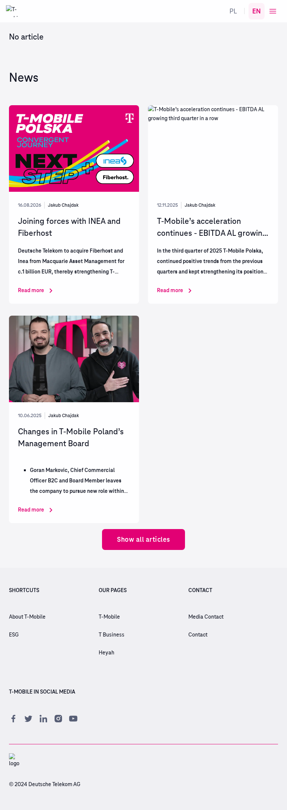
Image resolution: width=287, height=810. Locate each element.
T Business (111, 635)
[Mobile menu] (273, 11)
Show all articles (143, 539)
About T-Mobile (27, 617)
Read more (31, 290)
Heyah (106, 653)
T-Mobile (109, 617)
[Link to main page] (12, 11)
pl (233, 11)
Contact (197, 635)
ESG (14, 635)
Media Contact (205, 617)
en (256, 11)
